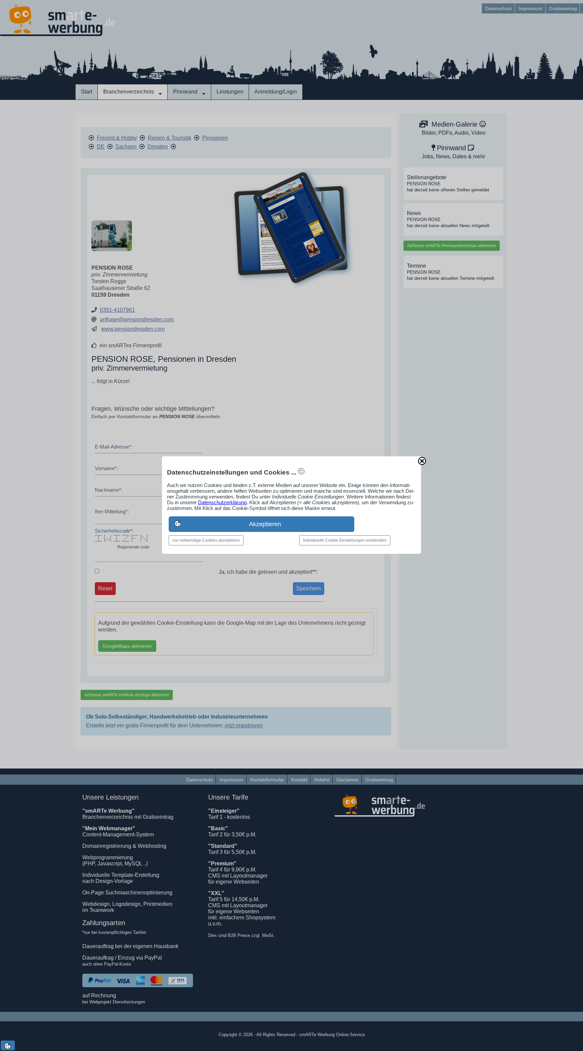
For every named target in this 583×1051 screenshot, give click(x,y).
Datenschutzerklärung (222, 502)
